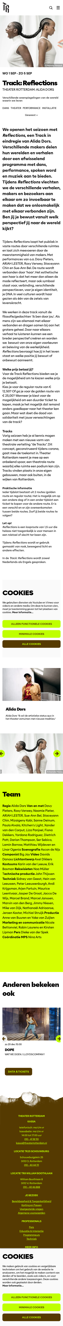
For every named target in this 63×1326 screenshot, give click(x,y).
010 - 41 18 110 (31, 1139)
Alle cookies (31, 644)
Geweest (30, 115)
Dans (5, 108)
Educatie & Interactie (32, 1231)
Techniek (31, 1238)
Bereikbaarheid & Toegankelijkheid (31, 1201)
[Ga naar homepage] (5, 7)
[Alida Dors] (31, 684)
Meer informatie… (22, 612)
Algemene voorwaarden (31, 1213)
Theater (16, 108)
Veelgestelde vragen (31, 1209)
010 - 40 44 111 (31, 1165)
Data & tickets (18, 1071)
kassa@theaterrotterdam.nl (31, 1143)
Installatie (49, 108)
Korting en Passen (31, 1205)
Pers (31, 1227)
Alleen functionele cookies (31, 623)
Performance (32, 108)
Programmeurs (31, 1235)
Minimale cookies (31, 633)
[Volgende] (57, 753)
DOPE (9, 1050)
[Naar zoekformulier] (50, 7)
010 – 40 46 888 (31, 1187)
